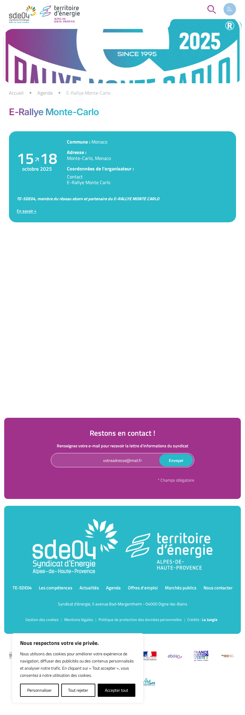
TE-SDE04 (22, 587)
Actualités (89, 587)
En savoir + (26, 211)
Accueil (16, 92)
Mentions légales (78, 619)
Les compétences (55, 587)
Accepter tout (116, 690)
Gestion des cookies (42, 619)
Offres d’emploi (143, 587)
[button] (229, 9)
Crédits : (202, 619)
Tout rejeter (78, 690)
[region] (122, 92)
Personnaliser (39, 690)
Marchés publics (180, 587)
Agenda (45, 92)
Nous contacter (217, 587)
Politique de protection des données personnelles (140, 619)
